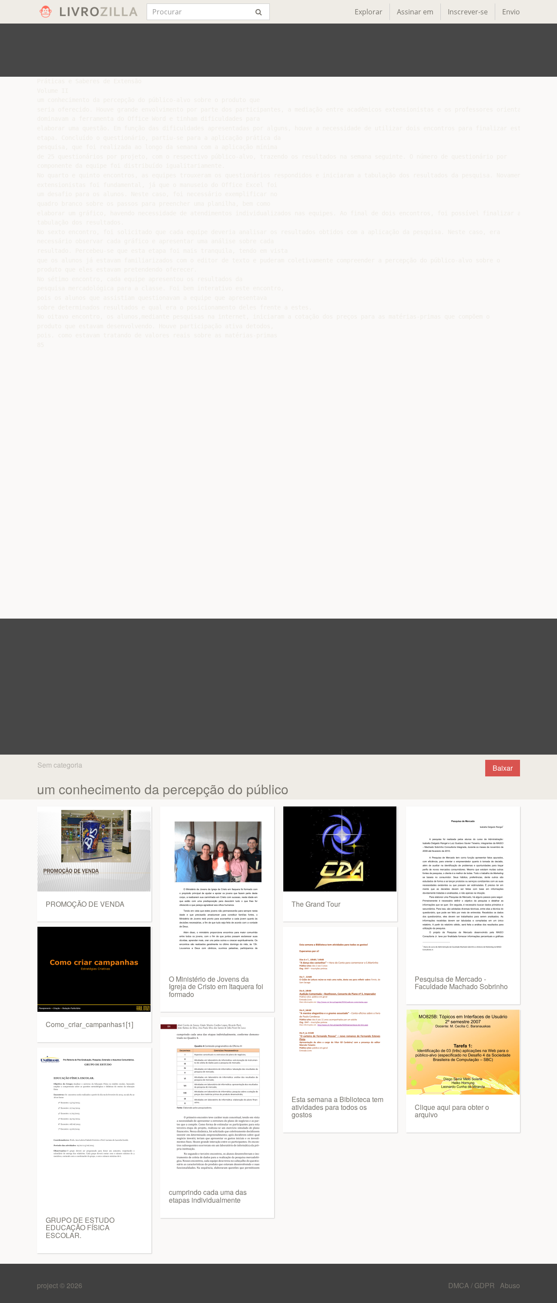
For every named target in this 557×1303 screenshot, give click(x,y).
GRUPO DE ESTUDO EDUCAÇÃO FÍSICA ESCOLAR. (80, 1227)
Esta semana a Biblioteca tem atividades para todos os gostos (337, 1106)
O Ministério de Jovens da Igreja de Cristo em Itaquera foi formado (216, 986)
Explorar (369, 12)
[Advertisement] (278, 50)
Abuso (510, 1285)
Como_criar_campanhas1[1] (89, 1024)
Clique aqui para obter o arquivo (452, 1111)
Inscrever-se (468, 12)
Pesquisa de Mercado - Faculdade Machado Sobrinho (461, 983)
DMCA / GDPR (472, 1285)
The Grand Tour (316, 904)
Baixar (503, 768)
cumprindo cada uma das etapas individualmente (208, 1196)
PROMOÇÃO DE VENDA (85, 904)
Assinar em (415, 12)
